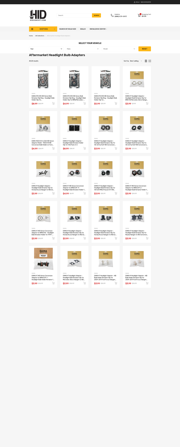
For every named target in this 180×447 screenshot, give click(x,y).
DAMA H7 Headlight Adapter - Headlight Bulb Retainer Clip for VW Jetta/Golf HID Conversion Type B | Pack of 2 (104, 144)
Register (148, 2)
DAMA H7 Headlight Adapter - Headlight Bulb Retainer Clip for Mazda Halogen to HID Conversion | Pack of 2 (136, 234)
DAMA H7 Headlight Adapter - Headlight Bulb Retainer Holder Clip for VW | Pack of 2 (73, 143)
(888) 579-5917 (121, 16)
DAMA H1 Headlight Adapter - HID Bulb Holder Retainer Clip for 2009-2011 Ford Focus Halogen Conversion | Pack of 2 (136, 278)
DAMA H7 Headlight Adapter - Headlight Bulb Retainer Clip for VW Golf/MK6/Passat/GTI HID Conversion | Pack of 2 (104, 189)
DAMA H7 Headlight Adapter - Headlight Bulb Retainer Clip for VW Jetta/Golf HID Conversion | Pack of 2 (135, 144)
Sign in (143, 2)
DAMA (33, 93)
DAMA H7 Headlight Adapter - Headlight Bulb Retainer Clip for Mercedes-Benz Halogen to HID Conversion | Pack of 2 (73, 278)
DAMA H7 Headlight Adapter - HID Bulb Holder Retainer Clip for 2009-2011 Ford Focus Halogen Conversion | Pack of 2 (105, 278)
